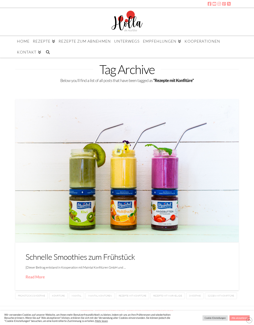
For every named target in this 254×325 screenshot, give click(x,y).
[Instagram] (219, 4)
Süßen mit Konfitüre (221, 295)
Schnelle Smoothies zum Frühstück (80, 256)
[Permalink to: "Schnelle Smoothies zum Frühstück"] (127, 170)
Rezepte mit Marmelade (167, 295)
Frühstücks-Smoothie (31, 295)
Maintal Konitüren (100, 295)
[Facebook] (209, 4)
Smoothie (195, 295)
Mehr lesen (101, 320)
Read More (35, 276)
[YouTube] (214, 4)
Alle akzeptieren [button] (240, 318)
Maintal (76, 295)
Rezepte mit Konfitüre (132, 295)
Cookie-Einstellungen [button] (215, 318)
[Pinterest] (224, 4)
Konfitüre (58, 295)
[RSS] (229, 4)
